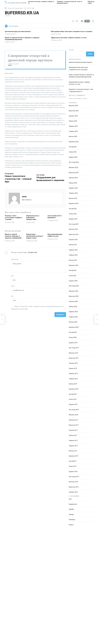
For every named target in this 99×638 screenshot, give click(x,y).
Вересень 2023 (74, 110)
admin (10, 65)
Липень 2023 (73, 121)
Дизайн (71, 509)
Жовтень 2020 (73, 291)
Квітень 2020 (73, 322)
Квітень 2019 (73, 384)
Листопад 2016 (74, 476)
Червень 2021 (73, 250)
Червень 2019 (73, 373)
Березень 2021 (73, 265)
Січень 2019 (72, 399)
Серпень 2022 (73, 177)
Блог (70, 499)
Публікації (72, 519)
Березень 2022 (73, 203)
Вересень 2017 (74, 425)
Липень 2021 (73, 244)
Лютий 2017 (73, 461)
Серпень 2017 (73, 430)
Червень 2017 (73, 440)
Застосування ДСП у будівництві (54, 216)
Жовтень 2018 (73, 415)
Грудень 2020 (73, 281)
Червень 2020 (73, 311)
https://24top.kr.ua (27, 199)
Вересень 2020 (74, 296)
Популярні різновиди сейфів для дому (54, 235)
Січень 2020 (72, 337)
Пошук (71, 50)
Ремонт (71, 525)
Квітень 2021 (73, 260)
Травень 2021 (73, 255)
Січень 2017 (72, 466)
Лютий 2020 (73, 332)
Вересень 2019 (74, 358)
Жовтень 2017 (73, 420)
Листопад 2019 (74, 348)
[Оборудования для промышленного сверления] (96, 319)
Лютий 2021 (73, 270)
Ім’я (12, 276)
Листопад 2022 (74, 162)
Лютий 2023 (73, 147)
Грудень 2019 (73, 342)
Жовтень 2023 (73, 105)
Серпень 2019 (73, 363)
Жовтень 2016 (73, 482)
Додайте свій (32, 252)
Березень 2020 (73, 327)
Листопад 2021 (74, 224)
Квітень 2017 (73, 451)
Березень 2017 (73, 456)
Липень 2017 (73, 435)
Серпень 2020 (73, 301)
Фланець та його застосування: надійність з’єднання (13, 217)
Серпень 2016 (73, 492)
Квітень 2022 (73, 198)
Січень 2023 (72, 152)
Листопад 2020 (74, 286)
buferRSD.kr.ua (22, 13)
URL (12, 296)
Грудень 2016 (73, 471)
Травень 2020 (73, 317)
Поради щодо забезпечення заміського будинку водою (34, 236)
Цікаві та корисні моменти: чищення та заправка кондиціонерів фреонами (13, 237)
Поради (71, 514)
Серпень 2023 (73, 116)
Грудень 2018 (73, 404)
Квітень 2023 (73, 136)
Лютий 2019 (73, 394)
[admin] (14, 198)
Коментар (14, 259)
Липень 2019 (73, 368)
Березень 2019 (73, 389)
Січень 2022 (72, 214)
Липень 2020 (73, 306)
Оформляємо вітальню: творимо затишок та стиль (69, 37)
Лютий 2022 (73, 208)
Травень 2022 (73, 193)
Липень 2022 (73, 183)
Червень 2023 (73, 126)
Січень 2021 (72, 275)
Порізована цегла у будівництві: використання (32, 217)
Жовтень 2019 (73, 353)
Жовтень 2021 (73, 229)
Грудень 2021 (73, 219)
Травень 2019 (73, 379)
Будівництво (73, 504)
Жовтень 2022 (73, 167)
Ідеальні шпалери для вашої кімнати (18, 31)
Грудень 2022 (73, 157)
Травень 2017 (73, 446)
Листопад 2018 (74, 409)
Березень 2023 (73, 141)
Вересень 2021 (74, 234)
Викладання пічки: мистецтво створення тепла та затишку (71, 31)
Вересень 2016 (74, 487)
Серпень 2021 (73, 239)
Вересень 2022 (74, 172)
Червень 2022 (73, 188)
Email (13, 286)
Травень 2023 (73, 131)
